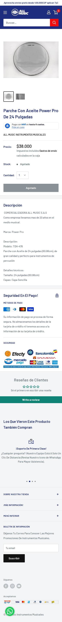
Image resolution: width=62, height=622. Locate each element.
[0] (56, 12)
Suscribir (14, 558)
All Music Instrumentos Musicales (24, 134)
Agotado (31, 187)
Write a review (31, 399)
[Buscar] (54, 22)
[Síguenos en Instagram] (12, 586)
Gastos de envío (48, 150)
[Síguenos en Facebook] (5, 586)
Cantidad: (8, 175)
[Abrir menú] (5, 12)
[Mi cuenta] (48, 12)
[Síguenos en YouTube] (19, 586)
